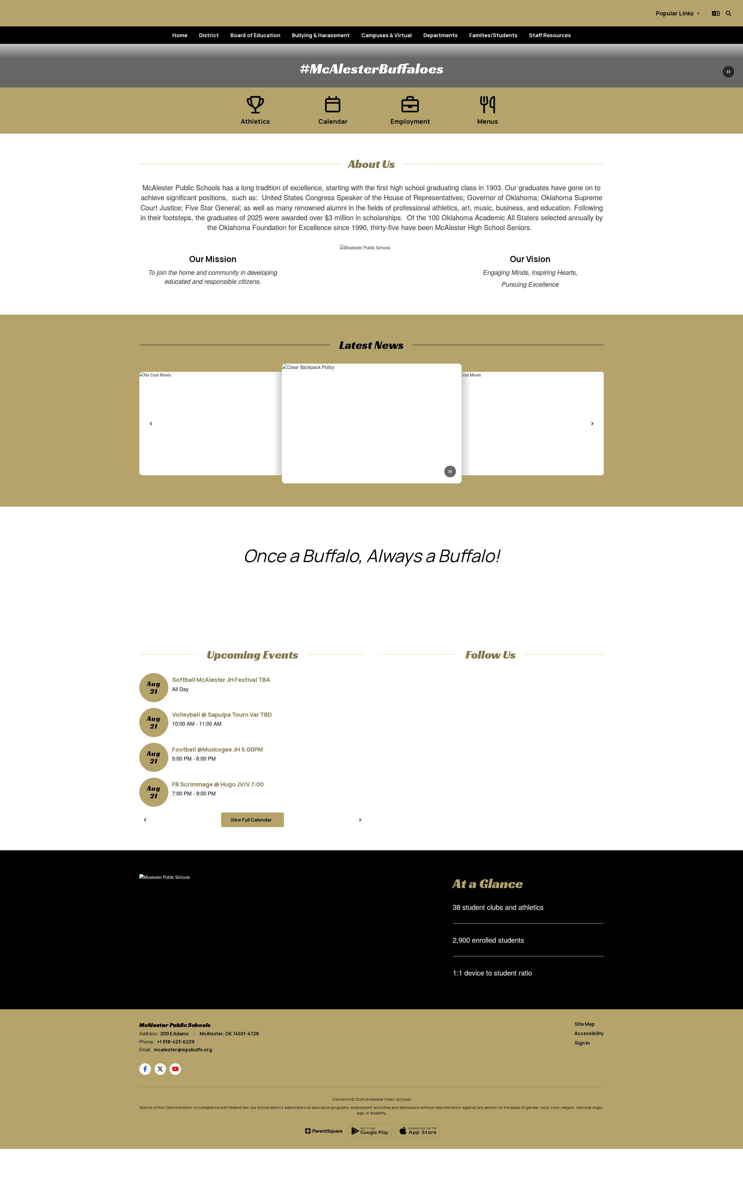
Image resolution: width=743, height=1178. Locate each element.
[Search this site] (728, 13)
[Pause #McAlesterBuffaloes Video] (728, 72)
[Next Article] (592, 423)
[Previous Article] (151, 423)
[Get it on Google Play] (370, 1130)
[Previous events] (145, 820)
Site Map (585, 1024)
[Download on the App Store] (418, 1130)
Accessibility (589, 1033)
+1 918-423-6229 (175, 1042)
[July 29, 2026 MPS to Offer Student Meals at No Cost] (371, 423)
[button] (678, 13)
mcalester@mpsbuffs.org (183, 1049)
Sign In (582, 1043)
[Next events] (360, 820)
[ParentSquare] (324, 1131)
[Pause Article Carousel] (450, 472)
